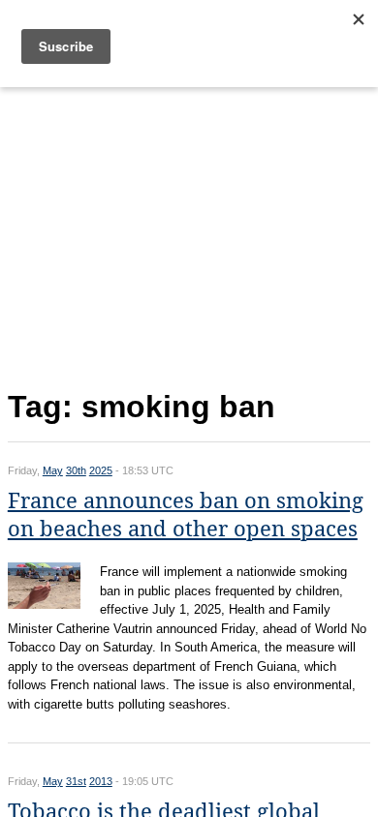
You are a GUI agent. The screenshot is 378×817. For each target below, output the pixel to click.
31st (76, 781)
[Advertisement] (189, 234)
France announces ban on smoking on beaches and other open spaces (185, 515)
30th (76, 470)
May (53, 470)
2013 (100, 781)
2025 (100, 470)
